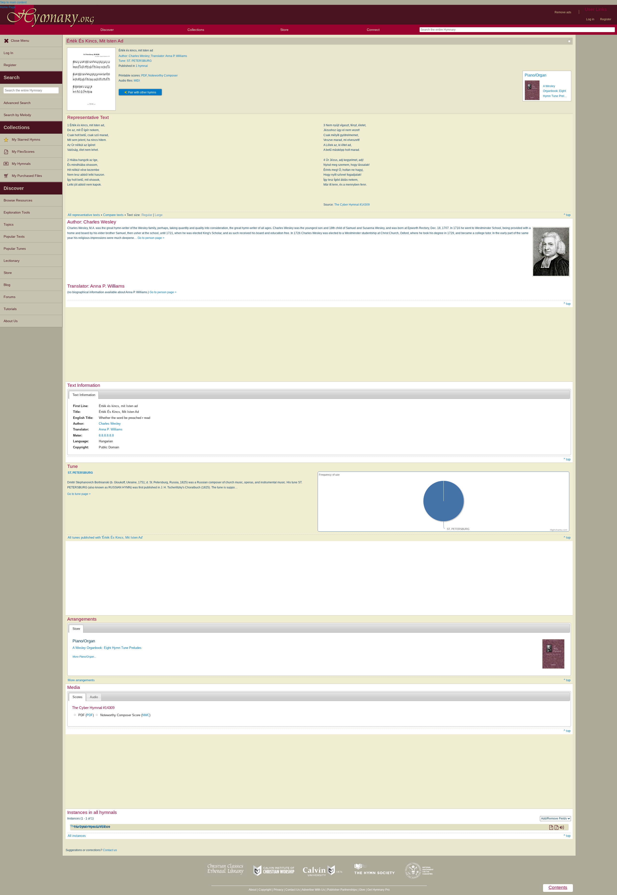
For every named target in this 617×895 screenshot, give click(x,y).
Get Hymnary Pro (378, 889)
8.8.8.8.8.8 (106, 435)
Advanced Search (17, 103)
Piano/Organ (535, 75)
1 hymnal (142, 66)
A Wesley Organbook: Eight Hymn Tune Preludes (107, 648)
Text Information (84, 395)
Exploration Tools (17, 212)
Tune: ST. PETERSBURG (135, 60)
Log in (590, 19)
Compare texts (113, 215)
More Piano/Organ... (84, 656)
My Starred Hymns (26, 139)
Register (605, 19)
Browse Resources (18, 200)
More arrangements (81, 680)
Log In (8, 53)
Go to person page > (151, 238)
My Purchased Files (27, 176)
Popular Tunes (15, 248)
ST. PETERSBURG (80, 472)
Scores (77, 697)
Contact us (110, 850)
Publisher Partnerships (342, 889)
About (252, 889)
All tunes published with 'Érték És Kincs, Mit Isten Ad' (105, 537)
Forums (9, 297)
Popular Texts (14, 236)
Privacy (278, 889)
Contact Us (292, 889)
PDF (144, 75)
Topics (8, 224)
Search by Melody (17, 115)
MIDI (137, 80)
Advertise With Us (313, 889)
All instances (77, 836)
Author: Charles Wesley (134, 56)
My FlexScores (23, 151)
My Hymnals (21, 164)
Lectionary (12, 261)
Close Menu (20, 40)
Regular (146, 215)
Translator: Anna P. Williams (169, 56)
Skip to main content (13, 2)
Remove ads (563, 12)
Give (362, 889)
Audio (94, 697)
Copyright (265, 889)
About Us (11, 321)
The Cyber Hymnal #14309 (352, 204)
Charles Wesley (110, 423)
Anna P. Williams (110, 429)
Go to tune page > (79, 494)
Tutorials (10, 309)
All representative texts (84, 215)
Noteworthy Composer (163, 75)
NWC (145, 715)
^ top (567, 215)
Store (284, 30)
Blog (7, 285)
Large (158, 215)
